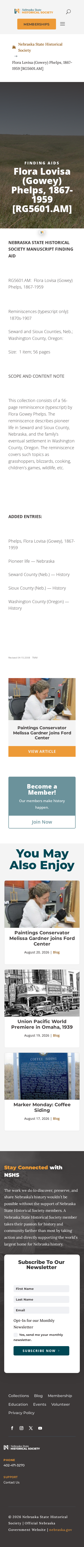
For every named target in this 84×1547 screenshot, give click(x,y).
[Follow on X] (31, 1428)
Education (18, 1404)
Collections (18, 1396)
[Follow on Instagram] (21, 1428)
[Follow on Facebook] (12, 1428)
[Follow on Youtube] (40, 1428)
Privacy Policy (21, 1413)
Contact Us (12, 1482)
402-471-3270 (14, 1465)
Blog (56, 952)
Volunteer (60, 1404)
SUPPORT (11, 1477)
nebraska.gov (60, 1530)
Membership (60, 1396)
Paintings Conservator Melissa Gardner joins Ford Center (42, 732)
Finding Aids (42, 163)
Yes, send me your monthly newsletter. (38, 1337)
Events (39, 1404)
